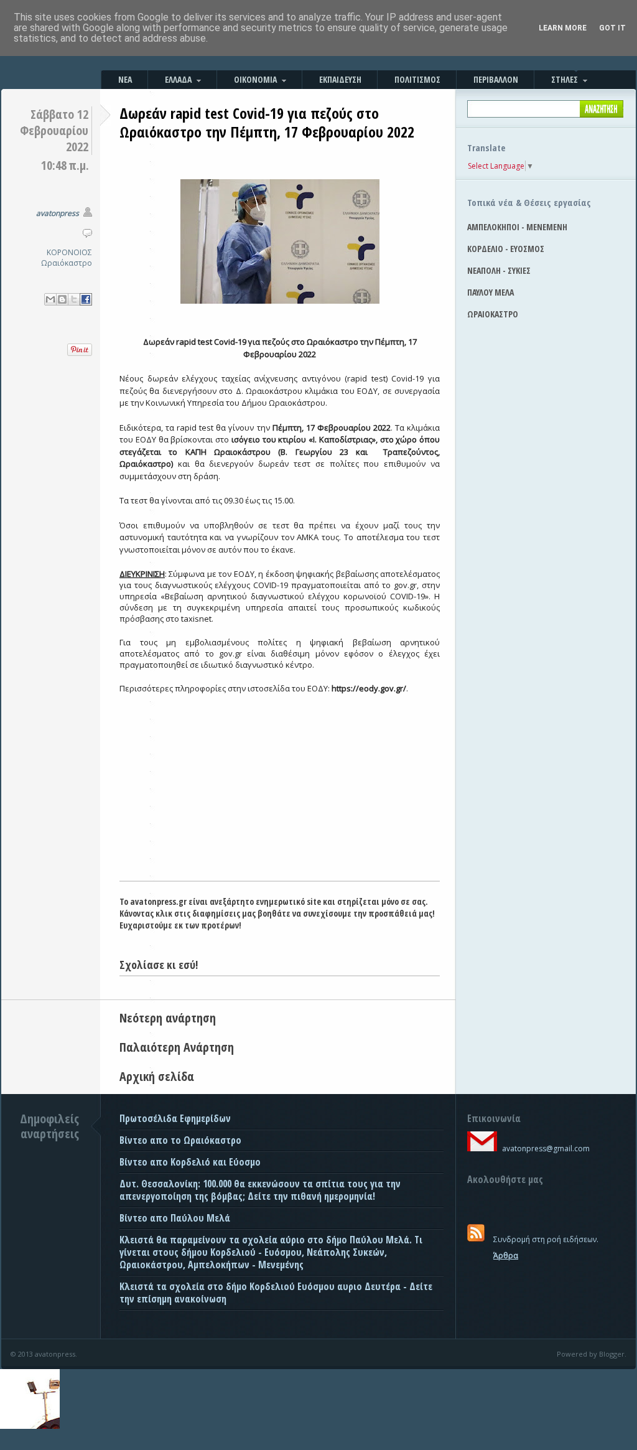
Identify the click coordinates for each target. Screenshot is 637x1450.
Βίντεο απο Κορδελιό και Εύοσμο (190, 1162)
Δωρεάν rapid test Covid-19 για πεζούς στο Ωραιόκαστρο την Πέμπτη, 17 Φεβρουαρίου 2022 (266, 122)
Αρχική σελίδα (156, 1076)
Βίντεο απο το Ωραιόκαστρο (180, 1140)
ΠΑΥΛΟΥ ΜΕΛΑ (490, 292)
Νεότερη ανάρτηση (167, 1017)
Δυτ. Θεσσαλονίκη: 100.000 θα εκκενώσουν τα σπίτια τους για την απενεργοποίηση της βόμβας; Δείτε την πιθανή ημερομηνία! (260, 1190)
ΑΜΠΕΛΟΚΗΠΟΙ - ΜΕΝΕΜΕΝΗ (517, 227)
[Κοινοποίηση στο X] (74, 299)
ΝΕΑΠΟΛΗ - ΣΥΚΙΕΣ (499, 270)
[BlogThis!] (62, 299)
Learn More (563, 28)
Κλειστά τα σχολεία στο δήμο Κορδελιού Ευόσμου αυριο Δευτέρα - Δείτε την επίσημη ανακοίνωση (275, 1292)
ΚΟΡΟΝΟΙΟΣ (69, 252)
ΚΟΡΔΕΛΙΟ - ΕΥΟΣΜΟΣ (505, 249)
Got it (612, 28)
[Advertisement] (279, 787)
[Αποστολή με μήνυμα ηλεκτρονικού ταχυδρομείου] (50, 299)
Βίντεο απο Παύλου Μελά (174, 1218)
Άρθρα (505, 1255)
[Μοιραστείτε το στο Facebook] (86, 299)
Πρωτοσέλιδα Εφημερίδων (175, 1118)
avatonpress (57, 213)
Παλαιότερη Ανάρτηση (176, 1047)
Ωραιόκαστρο (66, 263)
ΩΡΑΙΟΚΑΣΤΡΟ (492, 314)
